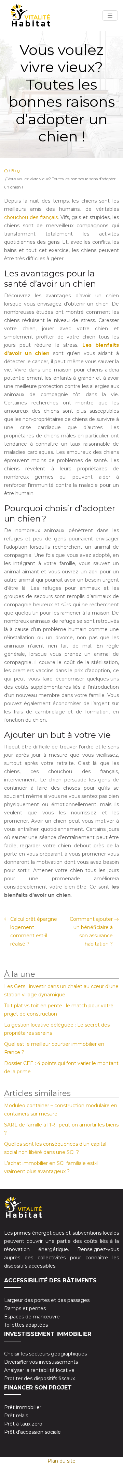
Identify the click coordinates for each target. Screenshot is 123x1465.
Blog (15, 170)
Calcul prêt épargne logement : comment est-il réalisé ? (33, 931)
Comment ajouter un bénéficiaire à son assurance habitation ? (91, 931)
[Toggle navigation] (110, 15)
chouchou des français (31, 217)
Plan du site (61, 1461)
